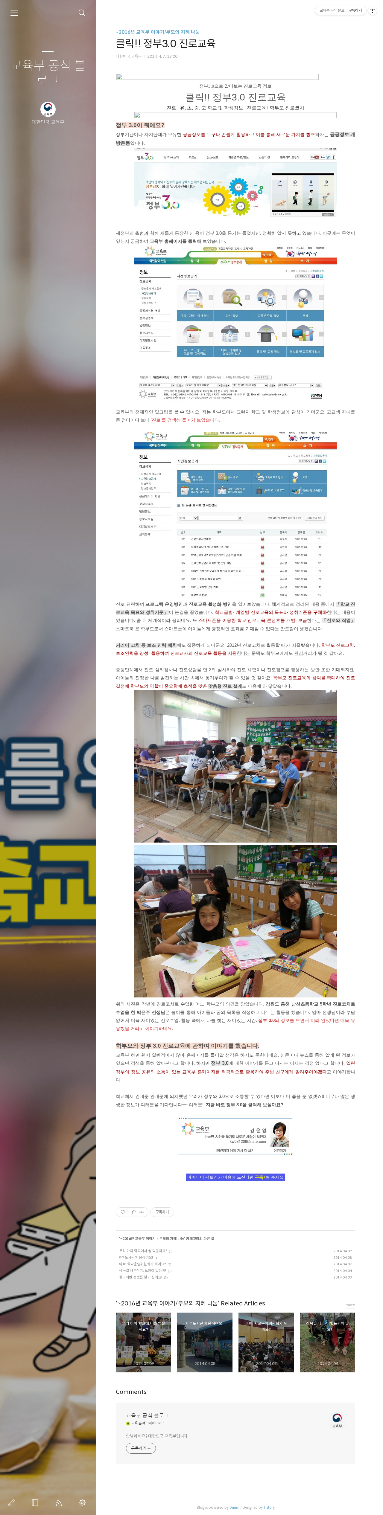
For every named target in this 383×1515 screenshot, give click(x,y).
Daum (234, 1507)
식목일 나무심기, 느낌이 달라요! (142, 1270)
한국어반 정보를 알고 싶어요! (140, 1277)
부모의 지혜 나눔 (171, 1238)
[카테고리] (14, 13)
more (350, 1304)
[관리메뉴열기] (372, 10)
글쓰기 (12, 1503)
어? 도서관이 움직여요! (136, 1257)
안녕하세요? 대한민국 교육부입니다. (157, 1436)
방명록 (36, 1503)
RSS (60, 1503)
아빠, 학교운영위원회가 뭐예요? (142, 1264)
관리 (83, 1503)
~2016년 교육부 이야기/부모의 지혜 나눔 (158, 32)
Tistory (269, 1507)
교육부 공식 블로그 (48, 73)
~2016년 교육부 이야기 (138, 1238)
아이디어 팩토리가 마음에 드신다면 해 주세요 (235, 1177)
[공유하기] (134, 1212)
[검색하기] (82, 13)
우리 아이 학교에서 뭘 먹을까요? (143, 1251)
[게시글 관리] (141, 1212)
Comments (131, 1392)
